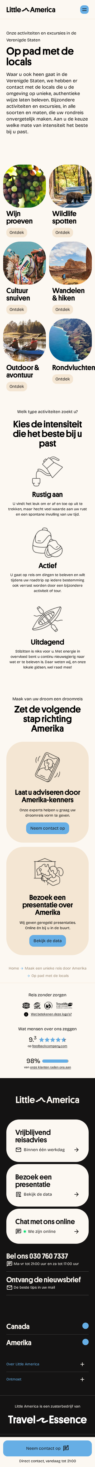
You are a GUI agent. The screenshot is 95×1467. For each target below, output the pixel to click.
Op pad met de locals (50, 975)
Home (14, 968)
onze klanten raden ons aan (50, 1067)
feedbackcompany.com (49, 1046)
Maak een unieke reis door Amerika (56, 968)
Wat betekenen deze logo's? (51, 1014)
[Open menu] (84, 9)
